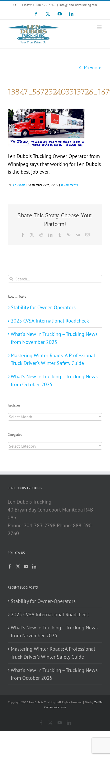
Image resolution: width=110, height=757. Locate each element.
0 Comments (69, 185)
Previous (93, 67)
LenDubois (18, 185)
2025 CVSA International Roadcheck (50, 320)
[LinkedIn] (34, 566)
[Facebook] (10, 566)
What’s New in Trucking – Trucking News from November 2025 (54, 631)
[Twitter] (18, 566)
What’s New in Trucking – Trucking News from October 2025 (54, 674)
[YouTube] (26, 566)
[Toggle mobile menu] (99, 27)
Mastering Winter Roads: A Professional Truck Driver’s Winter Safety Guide (53, 653)
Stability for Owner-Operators (43, 307)
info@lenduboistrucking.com (78, 5)
